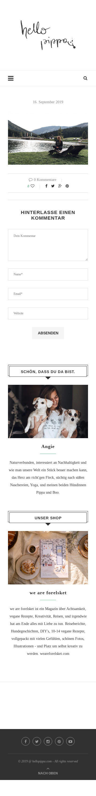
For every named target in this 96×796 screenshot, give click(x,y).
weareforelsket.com (54, 654)
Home (12, 81)
